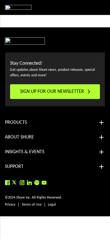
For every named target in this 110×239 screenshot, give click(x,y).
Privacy (10, 205)
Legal (52, 205)
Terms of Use (32, 205)
